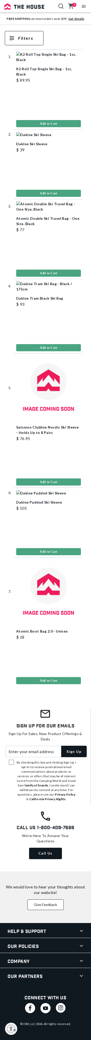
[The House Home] (24, 6)
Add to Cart (48, 123)
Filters (25, 38)
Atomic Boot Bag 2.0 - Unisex (42, 631)
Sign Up (73, 751)
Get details (76, 19)
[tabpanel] (45, 364)
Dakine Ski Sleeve (31, 144)
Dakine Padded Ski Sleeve (39, 502)
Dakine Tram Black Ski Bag (39, 298)
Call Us (45, 853)
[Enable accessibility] (11, 1029)
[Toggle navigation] (84, 6)
